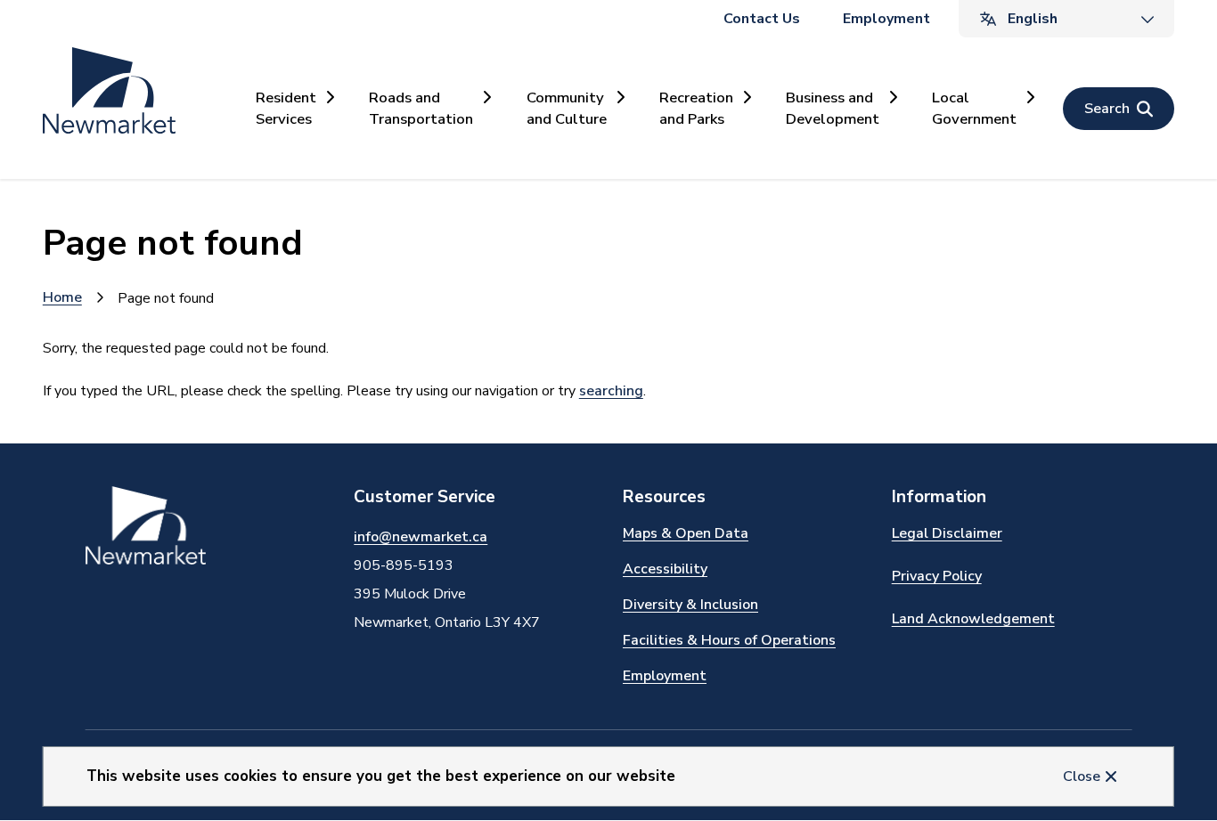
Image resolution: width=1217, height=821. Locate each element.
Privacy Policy (937, 576)
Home (62, 297)
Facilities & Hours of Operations (729, 640)
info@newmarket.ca (420, 537)
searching (611, 391)
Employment (886, 18)
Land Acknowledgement (973, 619)
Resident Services (286, 107)
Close (1081, 776)
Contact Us (761, 18)
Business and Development (832, 107)
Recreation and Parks (696, 107)
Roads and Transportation (421, 107)
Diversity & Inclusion (690, 604)
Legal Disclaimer (947, 533)
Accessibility (665, 569)
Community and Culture (567, 107)
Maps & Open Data (685, 533)
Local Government (974, 107)
